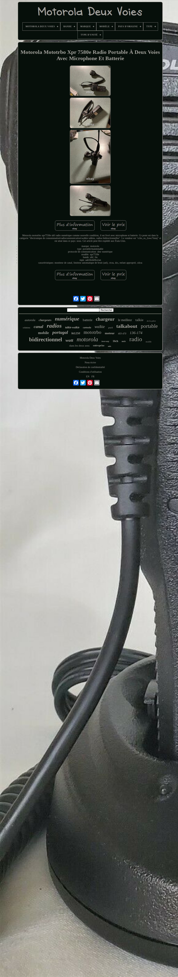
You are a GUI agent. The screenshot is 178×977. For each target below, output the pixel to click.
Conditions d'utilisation (90, 372)
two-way (105, 341)
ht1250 (75, 333)
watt (69, 340)
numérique (67, 319)
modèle (148, 342)
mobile (43, 333)
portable (149, 326)
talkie (139, 320)
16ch (115, 341)
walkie (100, 327)
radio (135, 339)
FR (92, 376)
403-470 (122, 333)
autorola (30, 320)
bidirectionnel (45, 339)
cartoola (87, 327)
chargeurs (45, 320)
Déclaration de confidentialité (90, 367)
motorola (87, 339)
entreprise (98, 345)
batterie (87, 320)
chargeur (105, 319)
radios (54, 326)
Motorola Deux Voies (90, 358)
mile (109, 346)
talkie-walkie (72, 327)
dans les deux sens (79, 345)
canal (38, 326)
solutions (26, 327)
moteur (110, 333)
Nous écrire (90, 362)
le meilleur (125, 320)
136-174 (136, 333)
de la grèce (151, 321)
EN (87, 376)
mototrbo (92, 332)
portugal (60, 332)
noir (124, 341)
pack (110, 327)
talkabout (126, 326)
